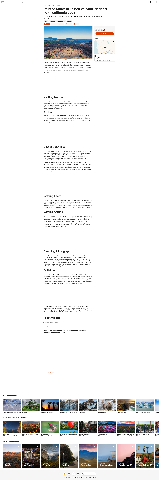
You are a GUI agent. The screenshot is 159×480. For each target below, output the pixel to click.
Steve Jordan (68, 59)
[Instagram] (64, 473)
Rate (62, 24)
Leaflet (103, 53)
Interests (16, 2)
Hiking (45, 21)
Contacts (70, 477)
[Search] (150, 2)
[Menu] (155, 2)
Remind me (106, 33)
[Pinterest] (78, 473)
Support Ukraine (76, 477)
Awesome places (61, 21)
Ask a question (47, 326)
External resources (52, 323)
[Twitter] (73, 473)
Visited (55, 24)
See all (48, 56)
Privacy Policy (84, 477)
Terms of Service (92, 477)
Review (69, 24)
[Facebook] (69, 473)
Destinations (9, 2)
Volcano (69, 21)
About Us (65, 477)
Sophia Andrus (52, 372)
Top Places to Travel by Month (28, 2)
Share (76, 24)
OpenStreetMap (108, 53)
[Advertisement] (68, 83)
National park (52, 21)
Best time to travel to (52, 5)
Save (47, 24)
